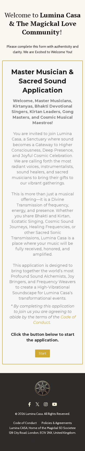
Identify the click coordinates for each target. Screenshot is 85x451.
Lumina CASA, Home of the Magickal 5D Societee (43, 428)
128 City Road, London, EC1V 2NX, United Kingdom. (42, 433)
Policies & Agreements (57, 423)
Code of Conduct (25, 423)
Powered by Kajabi (42, 440)
